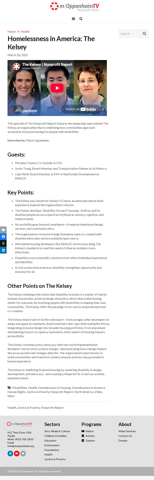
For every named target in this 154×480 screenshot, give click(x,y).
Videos (89, 431)
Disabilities (19, 387)
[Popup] (80, 19)
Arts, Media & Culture (57, 431)
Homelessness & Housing (54, 387)
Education (50, 440)
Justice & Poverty (38, 391)
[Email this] (3, 229)
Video (98, 391)
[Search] (144, 33)
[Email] (23, 453)
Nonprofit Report (61, 391)
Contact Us (125, 435)
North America (84, 391)
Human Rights (17, 391)
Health (32, 387)
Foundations (52, 449)
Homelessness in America (88, 387)
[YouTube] (17, 453)
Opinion (90, 440)
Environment (52, 445)
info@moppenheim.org (21, 446)
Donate (123, 440)
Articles (90, 435)
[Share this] (3, 236)
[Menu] (73, 18)
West (11, 396)
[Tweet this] (3, 243)
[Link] (77, 7)
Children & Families (56, 435)
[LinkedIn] (10, 453)
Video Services (127, 431)
